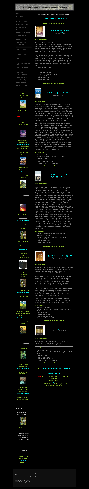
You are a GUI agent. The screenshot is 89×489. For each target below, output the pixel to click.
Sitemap (20, 470)
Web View (72, 470)
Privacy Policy (17, 474)
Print (17, 470)
